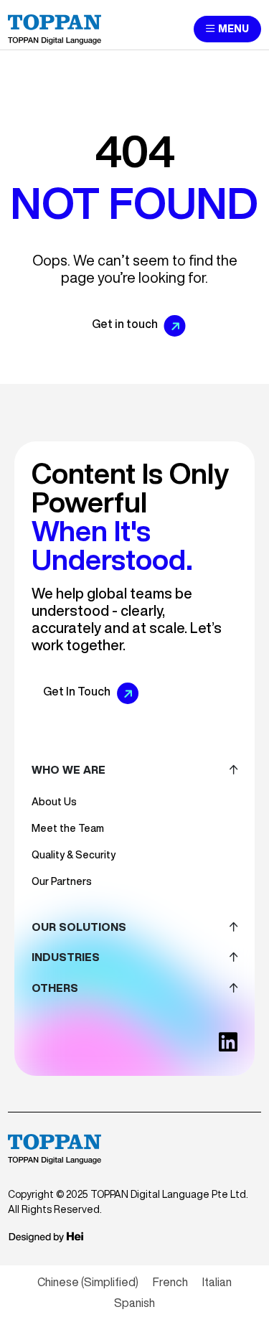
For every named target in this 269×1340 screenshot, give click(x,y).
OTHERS (55, 988)
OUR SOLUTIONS (79, 927)
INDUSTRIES (66, 957)
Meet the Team (68, 828)
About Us (54, 802)
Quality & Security (73, 855)
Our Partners (62, 881)
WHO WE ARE (68, 769)
